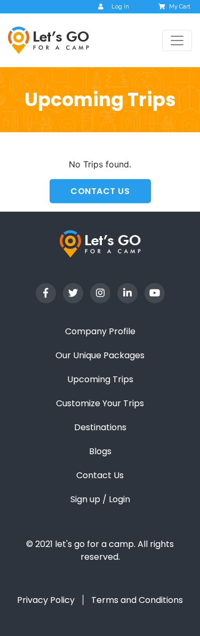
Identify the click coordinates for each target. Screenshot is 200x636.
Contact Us (100, 475)
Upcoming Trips (100, 379)
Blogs (100, 451)
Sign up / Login (100, 499)
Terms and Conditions (137, 600)
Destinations (100, 427)
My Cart (179, 6)
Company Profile (100, 331)
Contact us (100, 191)
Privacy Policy (46, 600)
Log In (120, 6)
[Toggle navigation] (177, 40)
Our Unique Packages (100, 355)
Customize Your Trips (100, 403)
